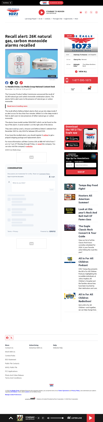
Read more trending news (17, 106)
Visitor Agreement (63, 390)
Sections (6, 3)
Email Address (79, 161)
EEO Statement (10, 359)
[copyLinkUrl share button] (21, 82)
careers (27, 392)
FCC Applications (11, 371)
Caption (52, 76)
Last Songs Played (30, 19)
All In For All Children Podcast (86, 262)
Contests (47, 19)
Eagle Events (68, 19)
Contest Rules (10, 356)
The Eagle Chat (57, 19)
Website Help (58, 348)
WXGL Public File (11, 367)
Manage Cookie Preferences (13, 394)
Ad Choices (14, 392)
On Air (40, 19)
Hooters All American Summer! (85, 199)
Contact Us (9, 348)
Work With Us (10, 352)
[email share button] (16, 82)
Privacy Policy (76, 390)
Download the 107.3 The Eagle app (74, 129)
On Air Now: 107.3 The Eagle (81, 48)
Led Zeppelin (51, 13)
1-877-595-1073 (81, 80)
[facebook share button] (6, 82)
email (40, 144)
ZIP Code (69, 161)
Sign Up (81, 172)
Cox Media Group (14, 390)
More (76, 19)
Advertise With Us (35, 348)
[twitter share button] (11, 82)
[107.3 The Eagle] (51, 3)
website (29, 146)
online (45, 135)
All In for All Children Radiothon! (86, 298)
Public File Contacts (12, 363)
